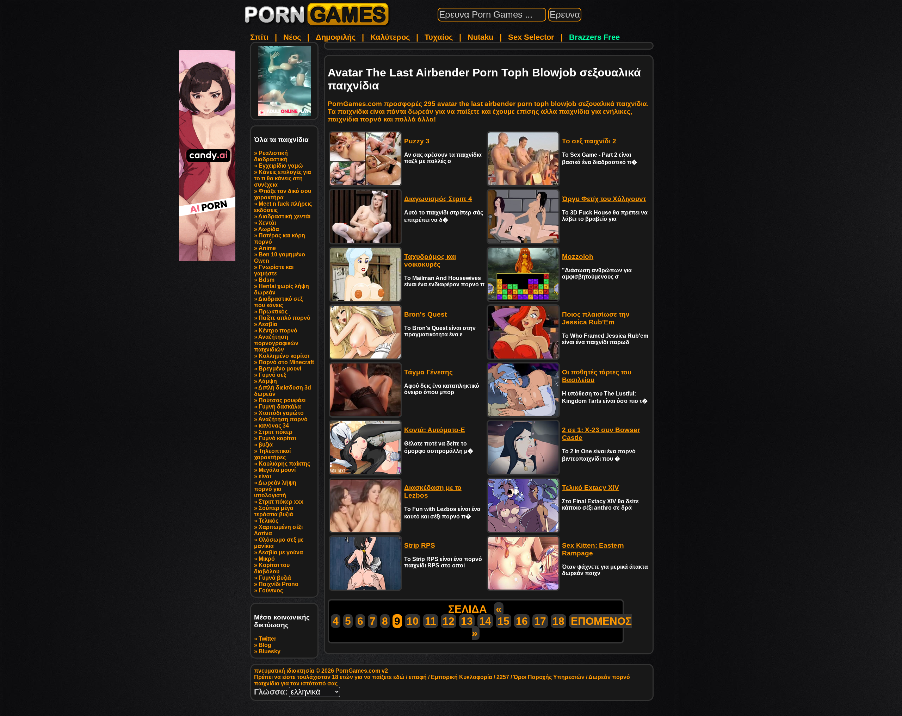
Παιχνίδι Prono (278, 584)
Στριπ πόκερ (275, 432)
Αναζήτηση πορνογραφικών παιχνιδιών (276, 343)
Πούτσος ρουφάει (282, 400)
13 (467, 621)
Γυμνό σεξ (272, 375)
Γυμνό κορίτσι (277, 438)
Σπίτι (259, 37)
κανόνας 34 (274, 426)
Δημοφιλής (336, 37)
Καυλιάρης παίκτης (284, 464)
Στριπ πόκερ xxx (281, 502)
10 (413, 621)
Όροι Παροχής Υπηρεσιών (549, 677)
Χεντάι (267, 223)
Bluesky (269, 651)
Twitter (267, 639)
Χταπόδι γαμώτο (281, 413)
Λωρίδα (268, 229)
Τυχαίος (439, 37)
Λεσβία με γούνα (280, 552)
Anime (267, 248)
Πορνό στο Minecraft (286, 362)
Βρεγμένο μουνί (280, 369)
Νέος (292, 37)
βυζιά (266, 445)
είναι (265, 476)
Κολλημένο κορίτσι (284, 356)
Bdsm (266, 280)
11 (430, 621)
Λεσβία (267, 324)
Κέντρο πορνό (278, 331)
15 (503, 621)
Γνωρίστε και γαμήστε (274, 270)
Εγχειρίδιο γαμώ (281, 166)
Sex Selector (531, 37)
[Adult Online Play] (284, 81)
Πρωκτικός (273, 312)
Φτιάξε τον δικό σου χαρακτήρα (282, 194)
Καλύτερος (390, 37)
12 (449, 621)
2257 (502, 677)
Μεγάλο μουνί (277, 470)
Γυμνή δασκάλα (280, 407)
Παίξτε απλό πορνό (284, 318)
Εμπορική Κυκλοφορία (461, 677)
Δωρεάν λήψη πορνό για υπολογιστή (275, 489)
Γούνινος (271, 590)
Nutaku (480, 37)
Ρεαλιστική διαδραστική (271, 156)
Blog (265, 645)
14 (485, 621)
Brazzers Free (594, 37)
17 (540, 621)
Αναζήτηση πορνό (283, 419)
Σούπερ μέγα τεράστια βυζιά (274, 511)
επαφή (418, 677)
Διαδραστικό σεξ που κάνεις (278, 302)
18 (558, 621)
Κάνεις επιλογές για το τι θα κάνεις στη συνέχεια (282, 178)
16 (522, 621)
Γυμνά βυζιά (275, 578)
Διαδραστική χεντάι (284, 216)
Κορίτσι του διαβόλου (272, 568)
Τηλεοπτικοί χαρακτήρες (272, 454)
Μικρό (267, 559)
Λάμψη (267, 381)
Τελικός (268, 521)
